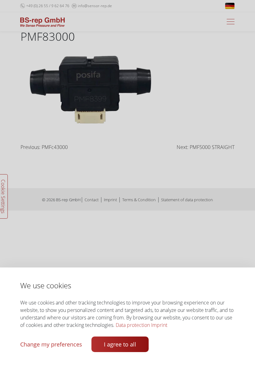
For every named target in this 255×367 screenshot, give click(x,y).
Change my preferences (51, 344)
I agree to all (120, 344)
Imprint (159, 325)
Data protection (133, 325)
